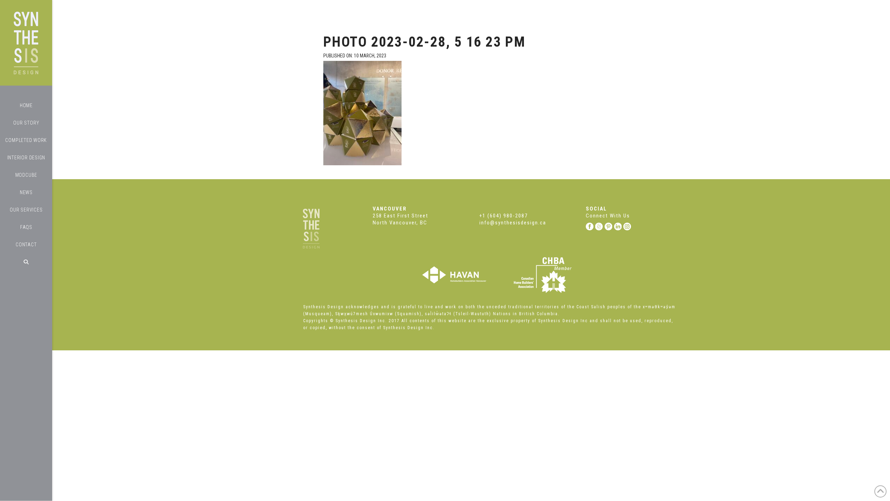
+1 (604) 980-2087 (503, 216)
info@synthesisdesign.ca (512, 223)
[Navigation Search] (26, 262)
